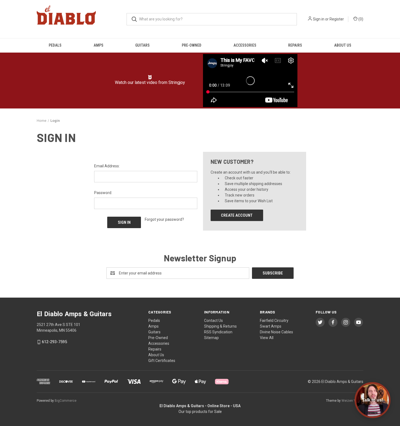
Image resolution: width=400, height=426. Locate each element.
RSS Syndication (218, 332)
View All (266, 338)
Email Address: (107, 166)
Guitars (142, 45)
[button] (150, 77)
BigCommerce (65, 401)
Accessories (244, 45)
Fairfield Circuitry (274, 320)
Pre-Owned (191, 45)
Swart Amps (270, 326)
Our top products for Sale (200, 411)
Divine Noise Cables (276, 332)
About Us (342, 45)
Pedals (55, 45)
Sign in (318, 19)
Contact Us (213, 320)
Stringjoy (176, 82)
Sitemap (211, 338)
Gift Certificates (161, 360)
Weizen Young (352, 401)
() (360, 19)
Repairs (295, 45)
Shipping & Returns (220, 326)
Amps (98, 45)
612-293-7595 (54, 341)
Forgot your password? (164, 219)
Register (337, 19)
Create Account (237, 215)
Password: (103, 193)
